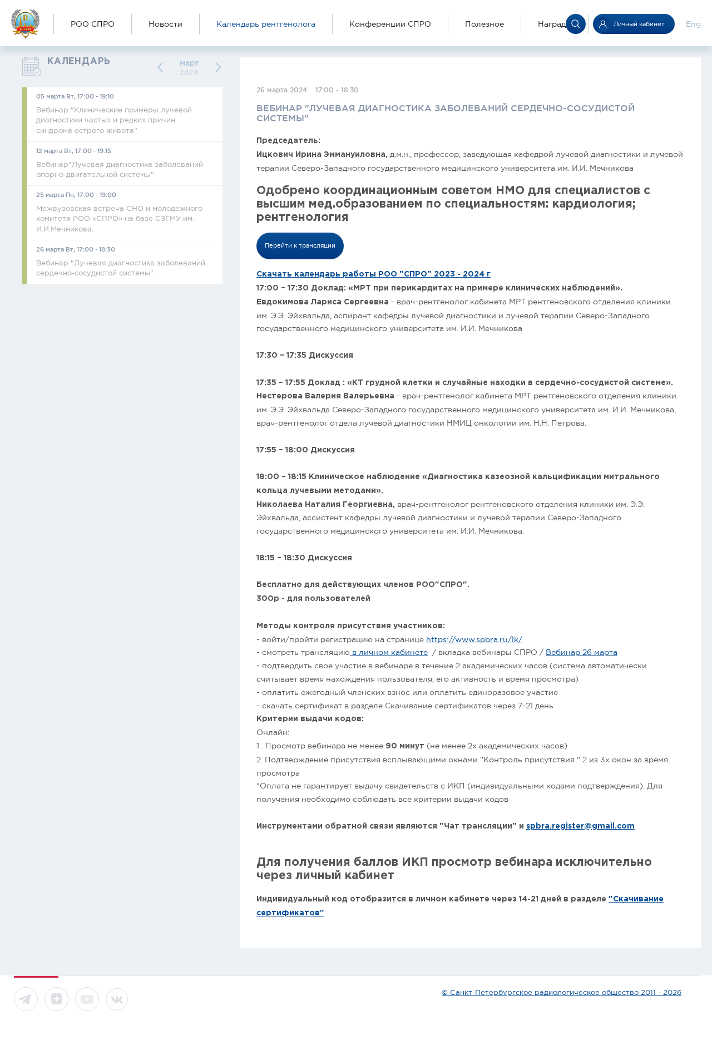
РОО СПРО (93, 23)
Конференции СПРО (390, 23)
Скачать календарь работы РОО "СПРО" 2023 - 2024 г (373, 274)
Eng (693, 23)
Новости (165, 23)
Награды (555, 23)
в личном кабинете (389, 652)
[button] (162, 67)
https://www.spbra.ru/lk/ (474, 639)
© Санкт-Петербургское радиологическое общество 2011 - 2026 (561, 992)
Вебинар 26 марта (581, 652)
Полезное (484, 23)
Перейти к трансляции (300, 245)
